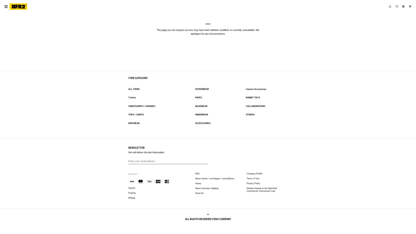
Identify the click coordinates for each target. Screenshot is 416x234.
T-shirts (132, 97)
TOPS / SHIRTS (136, 114)
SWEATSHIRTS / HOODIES (141, 106)
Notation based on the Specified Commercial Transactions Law (262, 189)
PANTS (198, 97)
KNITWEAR (134, 123)
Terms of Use (253, 178)
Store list (199, 193)
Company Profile (254, 173)
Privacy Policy (253, 183)
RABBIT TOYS (253, 97)
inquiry (198, 183)
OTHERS (250, 114)
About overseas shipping (206, 188)
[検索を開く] (390, 6)
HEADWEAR (201, 106)
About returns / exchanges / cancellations (214, 178)
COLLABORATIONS (255, 106)
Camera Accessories (256, 89)
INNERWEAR (201, 114)
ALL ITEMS (134, 89)
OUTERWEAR (202, 89)
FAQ (197, 173)
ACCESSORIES (203, 123)
